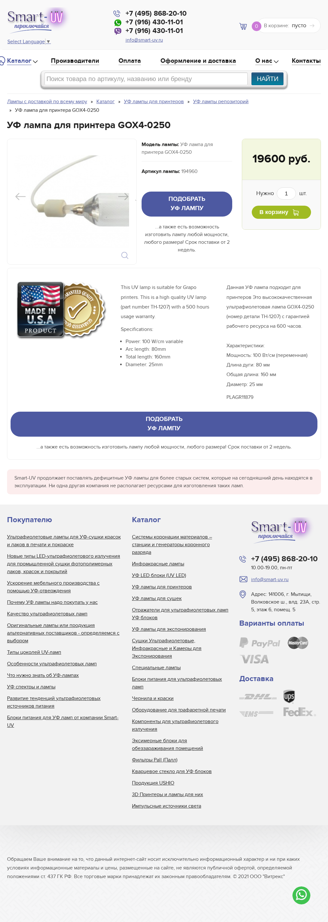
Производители (75, 61)
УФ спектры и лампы (31, 687)
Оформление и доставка (198, 61)
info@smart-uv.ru (144, 40)
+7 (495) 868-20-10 (156, 13)
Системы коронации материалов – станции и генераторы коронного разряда (172, 545)
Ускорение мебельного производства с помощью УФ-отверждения (53, 587)
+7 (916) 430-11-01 (154, 22)
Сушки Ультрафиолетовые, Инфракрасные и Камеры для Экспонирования (166, 648)
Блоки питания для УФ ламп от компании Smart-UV (63, 721)
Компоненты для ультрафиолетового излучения (175, 725)
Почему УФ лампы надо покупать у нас (52, 602)
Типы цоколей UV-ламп (34, 652)
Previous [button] (20, 196)
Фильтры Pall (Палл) (154, 760)
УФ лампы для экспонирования (169, 629)
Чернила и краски (153, 698)
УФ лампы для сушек (157, 598)
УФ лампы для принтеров (162, 587)
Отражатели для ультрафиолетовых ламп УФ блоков (180, 614)
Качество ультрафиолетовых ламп (47, 614)
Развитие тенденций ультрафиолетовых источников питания (54, 702)
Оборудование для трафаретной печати (179, 710)
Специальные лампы (156, 667)
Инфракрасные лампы (158, 564)
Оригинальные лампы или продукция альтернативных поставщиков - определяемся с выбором (63, 633)
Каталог (19, 61)
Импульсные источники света (166, 806)
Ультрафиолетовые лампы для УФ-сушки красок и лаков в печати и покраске (64, 541)
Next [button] (123, 196)
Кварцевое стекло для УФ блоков (172, 771)
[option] (71, 201)
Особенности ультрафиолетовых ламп (52, 664)
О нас (263, 61)
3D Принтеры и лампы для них (167, 794)
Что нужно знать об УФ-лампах (43, 675)
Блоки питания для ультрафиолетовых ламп (177, 683)
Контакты (306, 61)
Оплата (130, 61)
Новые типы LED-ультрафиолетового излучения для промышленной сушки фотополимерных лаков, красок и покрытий (63, 564)
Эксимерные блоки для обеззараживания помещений (167, 744)
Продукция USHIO (153, 783)
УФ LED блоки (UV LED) (159, 575)
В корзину (273, 212)
